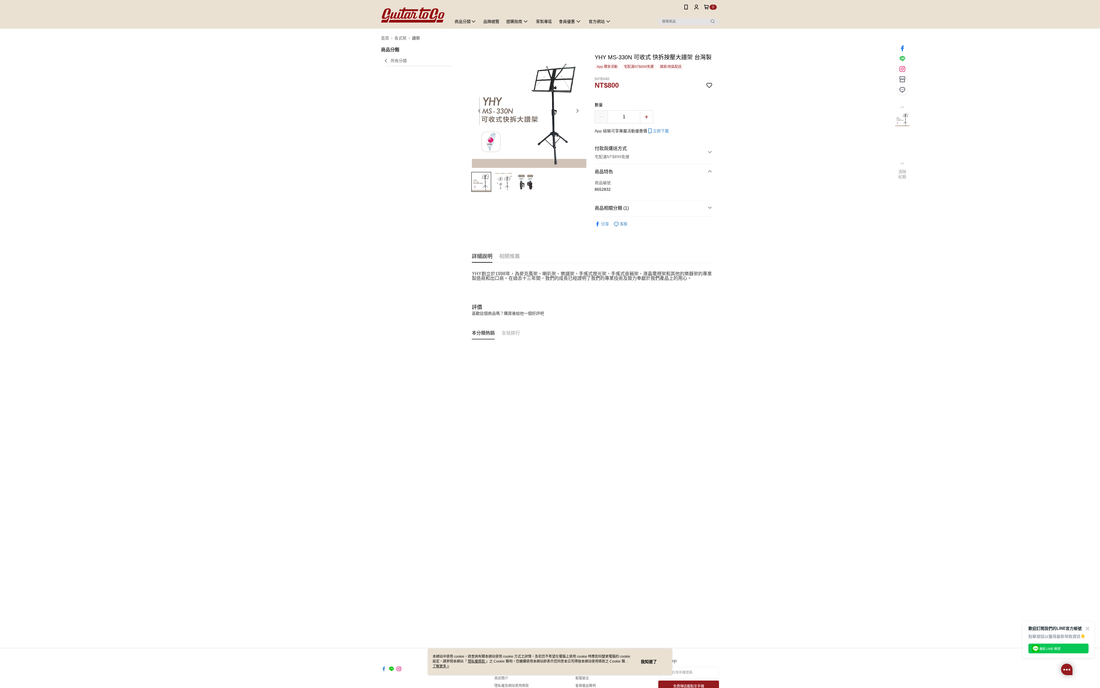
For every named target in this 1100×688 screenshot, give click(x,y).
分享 (605, 224)
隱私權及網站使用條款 (511, 686)
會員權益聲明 (585, 686)
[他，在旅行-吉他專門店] (413, 15)
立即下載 (661, 131)
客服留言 (582, 678)
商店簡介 (501, 678)
